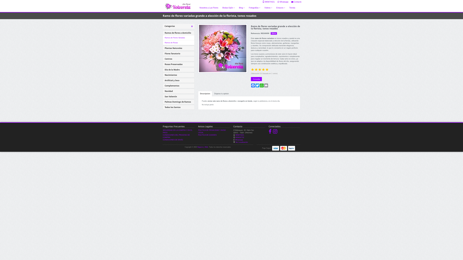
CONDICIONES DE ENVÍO (173, 140)
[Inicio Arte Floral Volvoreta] (178, 6)
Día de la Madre (172, 69)
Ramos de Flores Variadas (175, 38)
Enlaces (280, 8)
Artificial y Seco (172, 80)
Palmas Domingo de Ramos (178, 102)
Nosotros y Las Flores (209, 8)
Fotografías (254, 8)
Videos (267, 8)
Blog (241, 8)
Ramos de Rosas (171, 43)
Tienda (292, 8)
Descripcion (205, 94)
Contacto (297, 2)
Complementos (172, 85)
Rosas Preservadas (174, 64)
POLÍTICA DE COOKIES (207, 135)
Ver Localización (241, 142)
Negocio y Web (202, 147)
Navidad (169, 91)
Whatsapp (283, 2)
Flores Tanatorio (172, 53)
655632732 (239, 137)
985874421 (269, 2)
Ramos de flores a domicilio (178, 33)
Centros (168, 59)
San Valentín (171, 96)
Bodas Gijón (228, 8)
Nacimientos (171, 75)
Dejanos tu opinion (221, 94)
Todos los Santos (172, 107)
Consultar (256, 79)
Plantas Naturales (173, 48)
